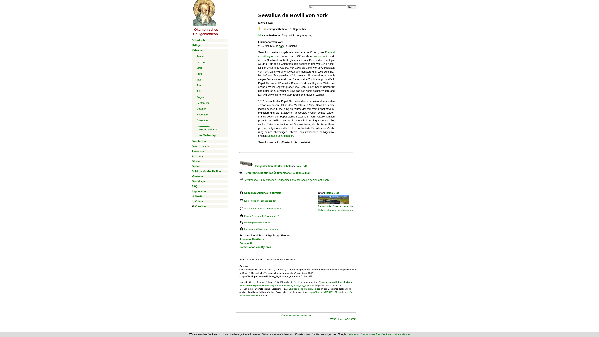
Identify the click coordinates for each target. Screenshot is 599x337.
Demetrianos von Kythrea (255, 247)
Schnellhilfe (198, 40)
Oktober (201, 108)
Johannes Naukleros (252, 239)
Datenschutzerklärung (268, 229)
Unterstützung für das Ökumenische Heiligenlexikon (276, 172)
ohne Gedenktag (206, 135)
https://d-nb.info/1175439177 (323, 292)
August (201, 97)
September (203, 103)
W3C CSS (350, 319)
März (199, 67)
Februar (201, 62)
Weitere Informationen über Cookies (370, 334)
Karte (206, 146)
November (203, 114)
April (199, 73)
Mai (199, 79)
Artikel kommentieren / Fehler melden (262, 208)
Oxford (314, 52)
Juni (199, 85)
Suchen (351, 7)
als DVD (302, 166)
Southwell (272, 60)
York (281, 45)
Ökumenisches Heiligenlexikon (296, 315)
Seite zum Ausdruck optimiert (262, 192)
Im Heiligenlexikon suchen (257, 222)
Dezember (203, 120)
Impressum (249, 229)
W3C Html (336, 319)
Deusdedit (245, 243)
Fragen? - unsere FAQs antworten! (261, 216)
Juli (199, 91)
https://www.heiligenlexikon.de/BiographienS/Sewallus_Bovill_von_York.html (276, 285)
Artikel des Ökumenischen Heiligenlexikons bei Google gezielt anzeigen (286, 179)
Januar (201, 56)
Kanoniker (319, 56)
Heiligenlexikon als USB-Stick (272, 166)
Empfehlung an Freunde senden (260, 201)
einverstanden (403, 334)
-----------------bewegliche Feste (207, 128)
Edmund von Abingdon (280, 135)
